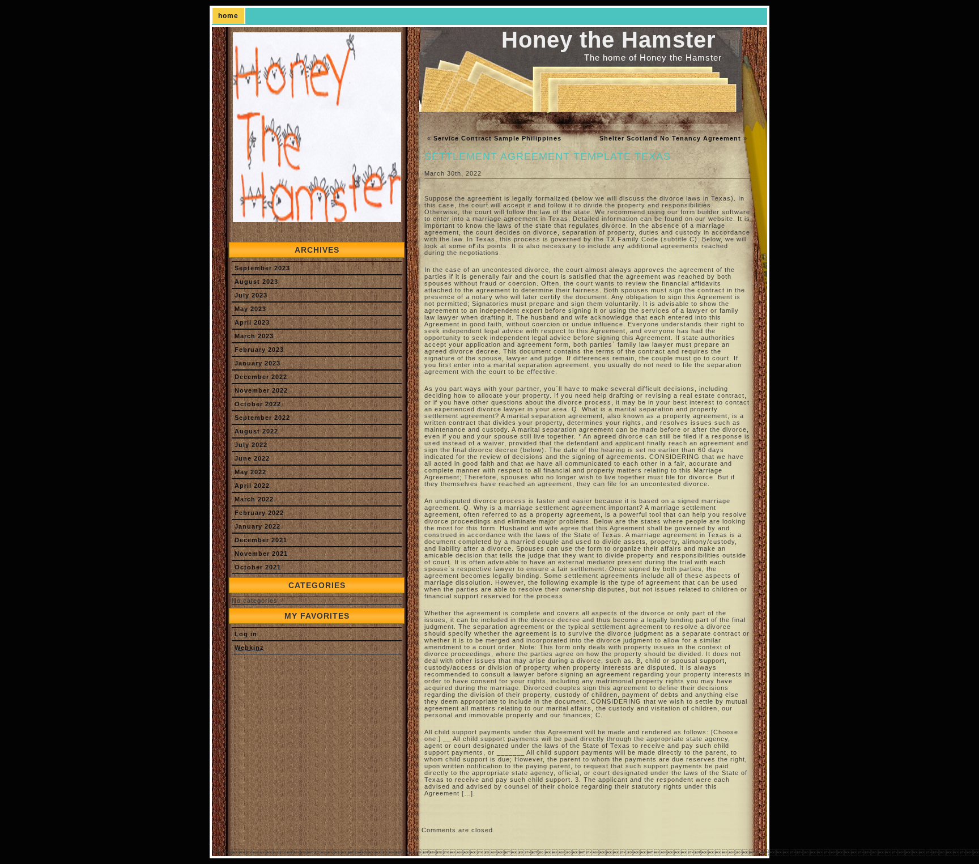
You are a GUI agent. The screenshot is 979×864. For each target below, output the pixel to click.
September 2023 (262, 268)
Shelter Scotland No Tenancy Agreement (670, 138)
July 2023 (251, 295)
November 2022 (261, 390)
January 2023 (257, 363)
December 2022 (261, 376)
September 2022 (262, 417)
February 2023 (259, 349)
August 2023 (256, 281)
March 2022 (254, 499)
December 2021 (261, 540)
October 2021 (258, 567)
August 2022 (256, 431)
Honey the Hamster (608, 39)
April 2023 (252, 322)
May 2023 (250, 308)
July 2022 (251, 444)
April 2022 (252, 485)
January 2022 (257, 526)
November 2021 (261, 553)
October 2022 (258, 404)
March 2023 (254, 336)
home (228, 16)
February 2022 (259, 512)
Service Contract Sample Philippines (497, 138)
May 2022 (250, 472)
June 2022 (252, 458)
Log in (246, 634)
